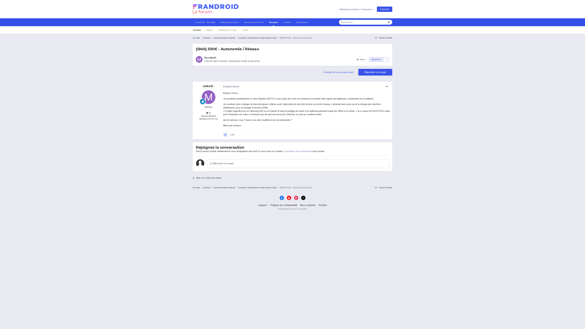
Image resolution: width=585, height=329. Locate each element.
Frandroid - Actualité (205, 22)
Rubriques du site (229, 22)
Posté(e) (231, 86)
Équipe (209, 30)
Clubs (245, 30)
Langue (262, 205)
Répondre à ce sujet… (223, 163)
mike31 (212, 57)
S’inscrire (384, 9)
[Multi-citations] (225, 135)
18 (209, 113)
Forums (197, 30)
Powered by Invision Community (292, 209)
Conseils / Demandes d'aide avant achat (239, 61)
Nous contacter (308, 205)
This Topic (376, 22)
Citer (232, 134)
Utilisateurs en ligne (227, 30)
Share (361, 59)
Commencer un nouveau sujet (338, 72)
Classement (301, 22)
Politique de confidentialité (283, 205)
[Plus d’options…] (387, 86)
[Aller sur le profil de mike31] (199, 59)
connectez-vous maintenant (298, 151)
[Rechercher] (389, 22)
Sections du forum (253, 22)
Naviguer (273, 22)
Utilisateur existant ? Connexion (356, 9)
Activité (287, 22)
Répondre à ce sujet (375, 72)
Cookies (322, 205)
